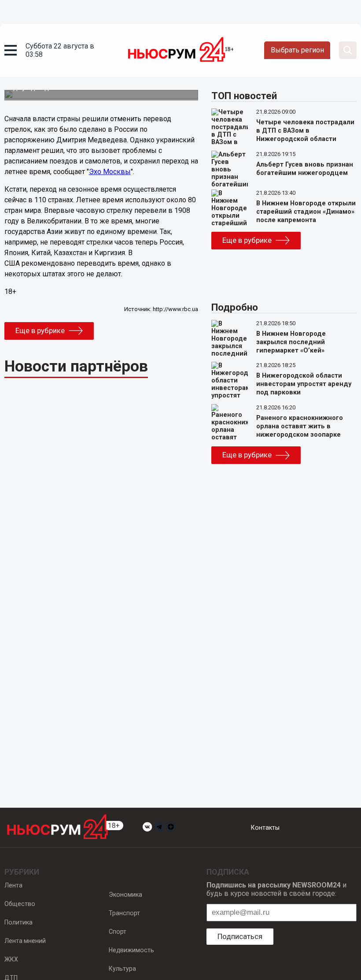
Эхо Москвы (110, 171)
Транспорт (124, 913)
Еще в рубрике (40, 330)
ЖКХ (11, 959)
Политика (18, 922)
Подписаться (239, 936)
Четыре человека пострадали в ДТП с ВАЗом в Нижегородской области (305, 131)
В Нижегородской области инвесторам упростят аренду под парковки (303, 384)
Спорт (117, 931)
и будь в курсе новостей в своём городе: (276, 889)
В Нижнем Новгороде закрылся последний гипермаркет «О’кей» (291, 342)
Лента (13, 885)
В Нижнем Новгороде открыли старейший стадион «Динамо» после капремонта (306, 212)
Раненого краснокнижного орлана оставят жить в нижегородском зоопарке (299, 426)
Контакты (265, 827)
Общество (19, 903)
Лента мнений (25, 940)
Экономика (125, 894)
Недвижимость (131, 950)
